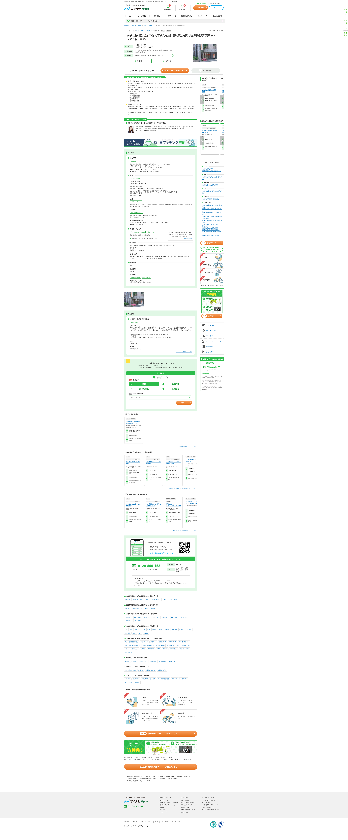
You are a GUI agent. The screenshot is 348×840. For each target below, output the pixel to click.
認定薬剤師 (175, 384)
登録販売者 (175, 389)
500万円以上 (165, 617)
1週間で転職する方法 (208, 807)
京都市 (127, 661)
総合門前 (143, 649)
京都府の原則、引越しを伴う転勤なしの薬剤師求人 (212, 217)
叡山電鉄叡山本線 (150, 670)
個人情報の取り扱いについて (167, 805)
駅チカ (154, 232)
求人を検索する (217, 16)
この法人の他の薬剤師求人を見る (184, 352)
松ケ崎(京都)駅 (183, 679)
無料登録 (201, 7)
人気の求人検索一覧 (186, 807)
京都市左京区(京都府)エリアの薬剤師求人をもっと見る (182, 488)
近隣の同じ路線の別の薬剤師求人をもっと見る (184, 530)
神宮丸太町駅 (128, 682)
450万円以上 (156, 617)
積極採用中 (133, 161)
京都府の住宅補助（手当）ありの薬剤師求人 (212, 221)
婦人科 (134, 633)
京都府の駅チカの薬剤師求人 (210, 228)
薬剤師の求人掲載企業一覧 (188, 809)
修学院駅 (152, 679)
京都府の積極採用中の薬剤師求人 (211, 235)
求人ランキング (202, 16)
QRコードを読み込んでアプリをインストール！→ (162, 553)
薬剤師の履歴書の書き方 (208, 800)
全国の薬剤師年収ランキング (210, 805)
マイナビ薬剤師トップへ (166, 797)
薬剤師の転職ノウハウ (208, 797)
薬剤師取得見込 (144, 389)
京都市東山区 (162, 661)
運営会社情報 (184, 812)
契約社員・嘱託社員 (136, 608)
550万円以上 (174, 617)
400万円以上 (147, 617)
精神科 (154, 629)
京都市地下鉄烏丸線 (130, 670)
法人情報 (168, 61)
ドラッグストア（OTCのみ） (170, 599)
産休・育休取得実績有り (137, 212)
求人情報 (139, 61)
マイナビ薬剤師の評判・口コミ (210, 809)
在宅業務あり (173, 649)
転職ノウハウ (172, 16)
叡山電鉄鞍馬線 (162, 670)
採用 (156, 821)
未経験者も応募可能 (135, 277)
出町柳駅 (174, 679)
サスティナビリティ (146, 821)
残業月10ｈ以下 (186, 645)
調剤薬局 (127, 599)
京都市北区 (134, 661)
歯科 (140, 633)
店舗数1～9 (153, 642)
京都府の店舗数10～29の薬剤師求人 (211, 232)
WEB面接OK (128, 652)
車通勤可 (149, 232)
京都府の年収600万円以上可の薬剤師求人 (212, 206)
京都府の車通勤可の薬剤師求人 (210, 230)
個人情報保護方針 (177, 821)
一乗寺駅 (127, 679)
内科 (126, 629)
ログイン (216, 7)
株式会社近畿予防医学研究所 (144, 31)
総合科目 (181, 629)
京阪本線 (140, 670)
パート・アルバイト (150, 608)
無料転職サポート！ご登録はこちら (158, 734)
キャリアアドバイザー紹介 (188, 802)
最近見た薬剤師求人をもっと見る (188, 446)
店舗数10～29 (134, 322)
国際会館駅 (145, 679)
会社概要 (126, 821)
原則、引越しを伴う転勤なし (138, 232)
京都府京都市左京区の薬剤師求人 (211, 171)
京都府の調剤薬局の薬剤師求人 (210, 199)
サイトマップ (163, 812)
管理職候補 (151, 649)
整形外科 (167, 629)
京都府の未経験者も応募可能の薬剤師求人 (212, 213)
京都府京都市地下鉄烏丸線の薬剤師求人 (212, 178)
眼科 (148, 629)
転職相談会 (157, 16)
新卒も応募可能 (146, 277)
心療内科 (174, 629)
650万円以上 (128, 620)
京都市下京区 (172, 661)
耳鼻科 (143, 629)
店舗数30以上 (172, 642)
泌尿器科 (146, 633)
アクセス (176, 55)
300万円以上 (128, 617)
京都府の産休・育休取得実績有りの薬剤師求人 (212, 225)
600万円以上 (184, 617)
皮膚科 (137, 629)
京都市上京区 (143, 661)
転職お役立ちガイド (187, 16)
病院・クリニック (137, 599)
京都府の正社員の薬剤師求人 (210, 185)
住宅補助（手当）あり (136, 201)
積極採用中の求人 (184, 649)
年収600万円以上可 (135, 178)
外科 (131, 629)
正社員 (127, 608)
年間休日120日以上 (184, 642)
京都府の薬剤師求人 (207, 169)
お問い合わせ (163, 809)
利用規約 (162, 807)
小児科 (160, 629)
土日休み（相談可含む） (131, 649)
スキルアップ (144, 642)
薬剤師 (144, 384)
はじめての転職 (206, 802)
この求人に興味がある (173, 70)
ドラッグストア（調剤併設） (152, 599)
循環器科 (127, 633)
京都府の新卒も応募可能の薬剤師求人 (212, 210)
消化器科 (189, 629)
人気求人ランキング (186, 805)
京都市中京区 (153, 661)
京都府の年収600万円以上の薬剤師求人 (212, 192)
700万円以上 (137, 620)
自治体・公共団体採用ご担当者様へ (169, 802)
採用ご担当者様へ (201, 3)
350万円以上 (137, 617)
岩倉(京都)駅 (135, 679)
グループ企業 (164, 821)
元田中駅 (137, 682)
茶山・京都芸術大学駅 (163, 679)
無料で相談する (188, 238)
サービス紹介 (142, 16)
